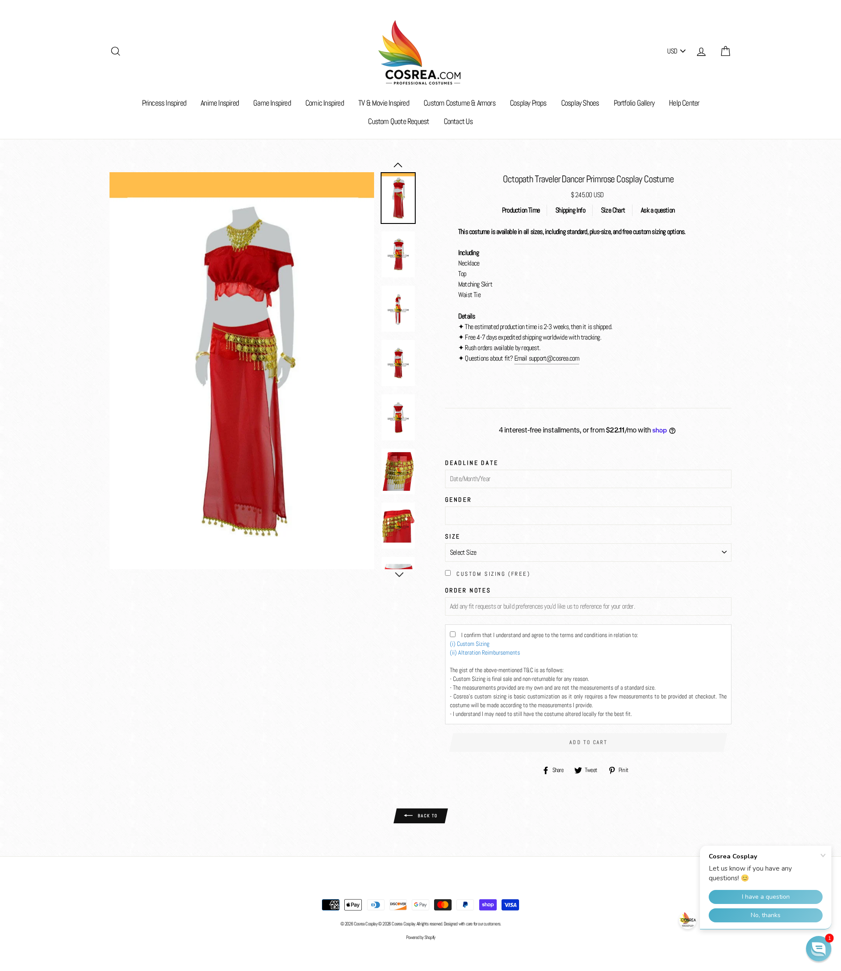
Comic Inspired (324, 103)
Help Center (684, 103)
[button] (818, 948)
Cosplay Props (528, 103)
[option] (242, 370)
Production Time (521, 210)
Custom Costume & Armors (459, 103)
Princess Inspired (164, 103)
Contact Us (458, 121)
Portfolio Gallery (634, 103)
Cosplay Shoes (580, 103)
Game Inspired (272, 103)
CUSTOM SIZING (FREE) (493, 574)
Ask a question (658, 210)
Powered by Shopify (420, 937)
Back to (427, 815)
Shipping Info (570, 210)
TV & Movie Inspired (383, 103)
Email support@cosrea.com (547, 358)
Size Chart (613, 210)
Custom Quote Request (398, 121)
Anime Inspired (220, 103)
